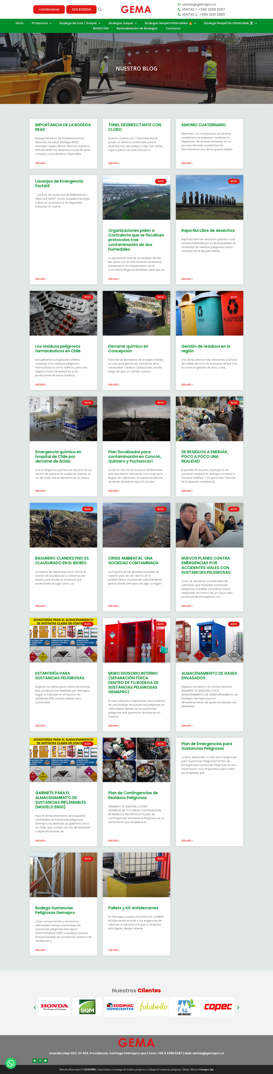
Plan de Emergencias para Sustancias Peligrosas (206, 746)
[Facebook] (34, 1061)
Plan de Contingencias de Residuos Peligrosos (133, 795)
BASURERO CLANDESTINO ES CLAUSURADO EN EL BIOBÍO (62, 560)
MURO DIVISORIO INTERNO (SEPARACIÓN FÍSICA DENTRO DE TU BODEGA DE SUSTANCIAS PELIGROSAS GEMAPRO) (133, 683)
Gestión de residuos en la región (205, 349)
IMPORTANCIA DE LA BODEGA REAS (63, 127)
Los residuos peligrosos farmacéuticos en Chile (58, 349)
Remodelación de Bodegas (137, 28)
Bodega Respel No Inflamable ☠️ (228, 23)
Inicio (20, 23)
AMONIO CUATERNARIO (203, 125)
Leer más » (41, 163)
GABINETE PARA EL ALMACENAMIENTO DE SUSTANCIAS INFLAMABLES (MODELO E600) (60, 800)
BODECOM (100, 28)
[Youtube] (45, 1061)
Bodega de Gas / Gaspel (78, 23)
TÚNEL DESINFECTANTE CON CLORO (134, 127)
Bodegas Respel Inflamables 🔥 (168, 23)
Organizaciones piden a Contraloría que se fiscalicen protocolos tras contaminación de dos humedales (136, 240)
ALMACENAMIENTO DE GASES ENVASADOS (209, 676)
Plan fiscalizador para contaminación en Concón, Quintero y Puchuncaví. (134, 456)
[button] (49, 9)
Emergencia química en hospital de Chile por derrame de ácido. (58, 456)
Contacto (173, 28)
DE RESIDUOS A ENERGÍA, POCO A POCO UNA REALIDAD (204, 456)
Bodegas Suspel (121, 23)
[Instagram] (40, 1061)
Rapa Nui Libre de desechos (208, 230)
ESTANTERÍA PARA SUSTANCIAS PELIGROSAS (59, 676)
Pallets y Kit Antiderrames (133, 908)
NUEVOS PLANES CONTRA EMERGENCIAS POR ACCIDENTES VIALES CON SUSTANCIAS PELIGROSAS (205, 565)
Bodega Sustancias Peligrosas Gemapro (55, 910)
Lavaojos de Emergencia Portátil (59, 183)
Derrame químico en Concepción (128, 349)
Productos (40, 23)
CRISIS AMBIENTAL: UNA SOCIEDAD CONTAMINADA (133, 560)
